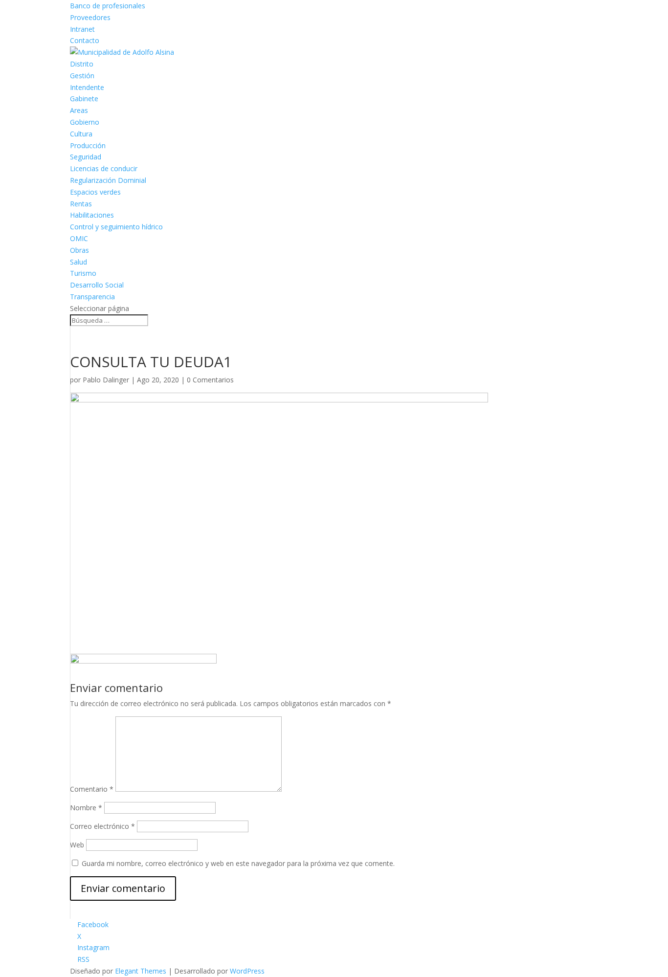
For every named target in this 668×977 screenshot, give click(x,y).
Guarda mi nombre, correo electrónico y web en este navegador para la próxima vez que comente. (238, 863)
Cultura (81, 133)
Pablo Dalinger (106, 379)
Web (77, 844)
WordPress (247, 971)
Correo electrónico (102, 826)
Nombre (86, 807)
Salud (78, 261)
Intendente (87, 87)
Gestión (82, 75)
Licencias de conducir (103, 168)
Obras (79, 250)
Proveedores (90, 17)
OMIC (79, 238)
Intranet (82, 29)
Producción (88, 145)
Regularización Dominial (108, 180)
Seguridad (85, 156)
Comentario (91, 789)
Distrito (81, 63)
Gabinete (84, 98)
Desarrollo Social (97, 284)
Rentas (81, 203)
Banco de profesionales (107, 5)
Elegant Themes (140, 971)
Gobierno (84, 122)
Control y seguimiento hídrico (116, 226)
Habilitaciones (92, 215)
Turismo (83, 273)
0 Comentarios (210, 379)
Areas (79, 110)
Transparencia (92, 296)
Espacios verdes (95, 192)
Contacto (84, 40)
